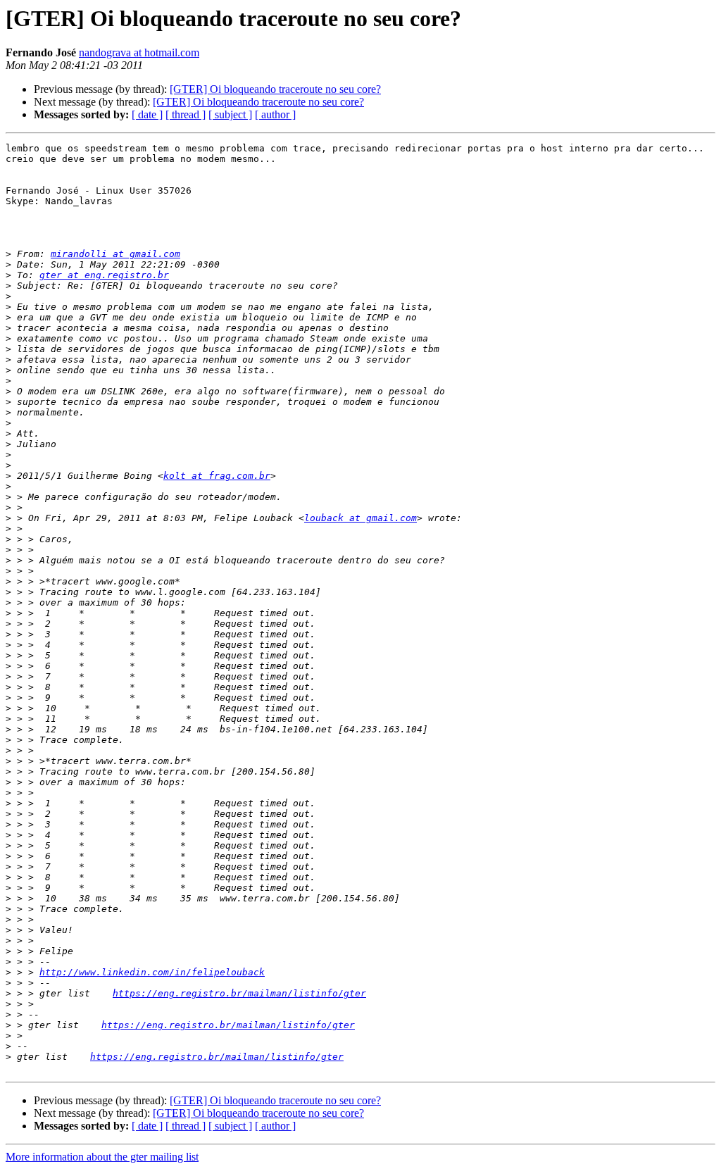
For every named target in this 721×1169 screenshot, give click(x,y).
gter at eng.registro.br (104, 275)
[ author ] (275, 114)
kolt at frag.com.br (216, 475)
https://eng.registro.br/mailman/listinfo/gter (239, 993)
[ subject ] (230, 114)
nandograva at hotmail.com (139, 52)
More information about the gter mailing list (102, 1157)
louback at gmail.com (360, 518)
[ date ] (147, 114)
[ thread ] (185, 114)
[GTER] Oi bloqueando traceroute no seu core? (275, 89)
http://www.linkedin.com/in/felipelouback (152, 972)
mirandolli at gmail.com (115, 254)
